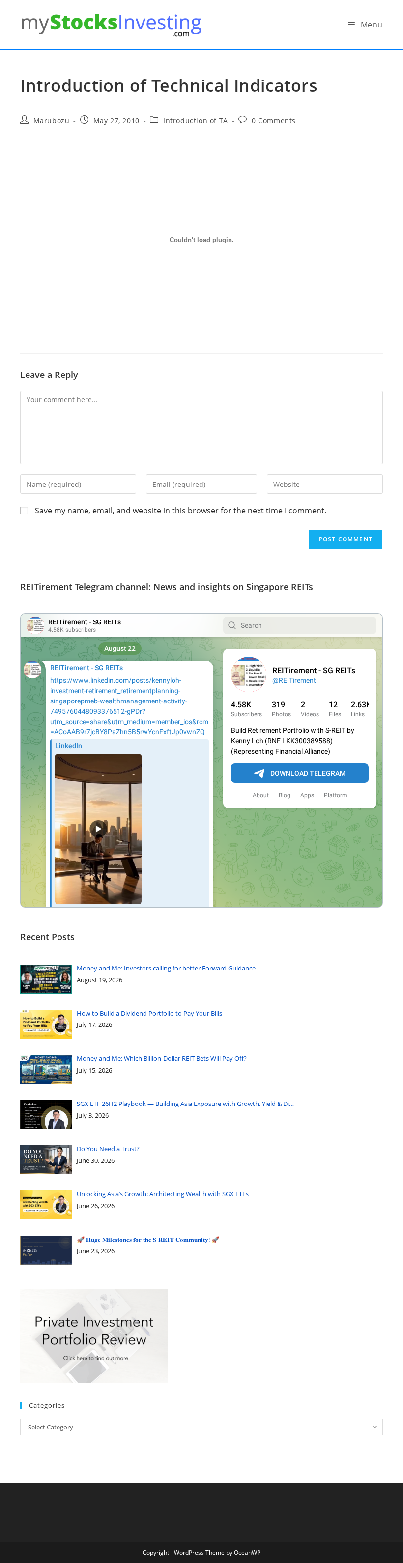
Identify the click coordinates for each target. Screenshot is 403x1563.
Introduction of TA (195, 120)
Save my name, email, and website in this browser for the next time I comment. (180, 510)
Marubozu (51, 120)
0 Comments (274, 120)
